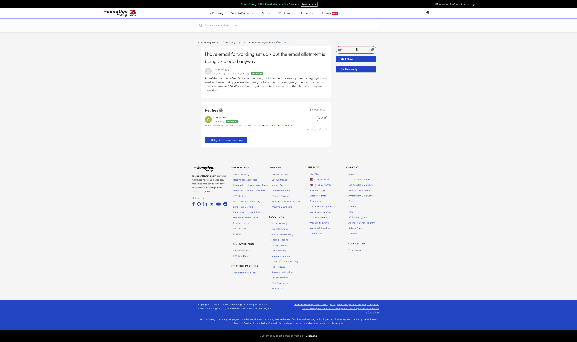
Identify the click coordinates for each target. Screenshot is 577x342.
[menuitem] (441, 4)
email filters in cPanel (279, 125)
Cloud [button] (264, 13)
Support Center (318, 195)
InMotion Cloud (241, 256)
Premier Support (319, 190)
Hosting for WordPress (245, 179)
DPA (332, 304)
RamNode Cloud (241, 250)
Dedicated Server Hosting (246, 201)
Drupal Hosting (280, 229)
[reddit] (225, 204)
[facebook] (194, 204)
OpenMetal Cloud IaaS (244, 272)
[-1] (372, 50)
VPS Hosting (239, 196)
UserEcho (311, 335)
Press (351, 201)
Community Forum (208, 42)
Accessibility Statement (349, 304)
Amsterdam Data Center (361, 195)
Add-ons (275, 167)
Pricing (237, 234)
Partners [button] (329, 13)
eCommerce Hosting (283, 234)
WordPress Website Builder (286, 201)
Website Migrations (320, 228)
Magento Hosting (281, 256)
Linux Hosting (279, 250)
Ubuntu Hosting (280, 277)
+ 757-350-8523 (321, 179)
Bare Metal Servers (243, 207)
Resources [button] (442, 4)
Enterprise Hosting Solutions (248, 212)
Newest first (317, 109)
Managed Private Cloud (245, 217)
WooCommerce (280, 283)
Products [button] (306, 13)
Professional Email (281, 190)
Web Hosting (240, 167)
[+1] (340, 50)
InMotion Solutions (320, 217)
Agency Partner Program (361, 222)
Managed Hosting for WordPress (250, 185)
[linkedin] (205, 204)
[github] (199, 204)
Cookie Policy (275, 323)
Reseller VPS (239, 228)
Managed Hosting (319, 222)
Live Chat (315, 174)
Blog (351, 212)
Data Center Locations (360, 179)
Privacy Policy (320, 304)
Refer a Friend (355, 228)
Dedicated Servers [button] (240, 13)
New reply (351, 69)
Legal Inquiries (371, 304)
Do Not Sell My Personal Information (321, 308)
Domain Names (280, 174)
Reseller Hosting (241, 223)
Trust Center (355, 250)
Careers (352, 206)
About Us (353, 174)
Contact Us (316, 233)
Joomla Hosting (280, 239)
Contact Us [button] (459, 4)
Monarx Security (280, 185)
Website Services (280, 196)
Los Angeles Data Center (361, 185)
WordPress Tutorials (320, 212)
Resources (315, 201)
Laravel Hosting (280, 245)
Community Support (234, 42)
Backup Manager (280, 179)
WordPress (277, 288)
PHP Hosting (278, 266)
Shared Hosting (241, 174)
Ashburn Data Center (359, 190)
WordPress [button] (284, 13)
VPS (216, 13)
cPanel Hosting (280, 223)
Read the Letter (309, 4)
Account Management (260, 42)
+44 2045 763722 (322, 185)
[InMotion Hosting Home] (114, 13)
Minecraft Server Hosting (285, 261)
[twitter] (212, 204)
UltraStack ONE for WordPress (249, 190)
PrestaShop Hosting (282, 272)
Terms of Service (303, 304)
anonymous (220, 117)
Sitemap (352, 233)
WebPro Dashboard (282, 207)
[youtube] (219, 204)
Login (473, 4)
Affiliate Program (357, 217)
